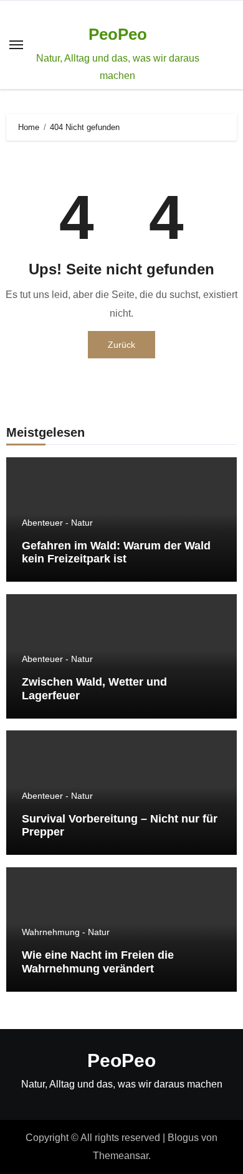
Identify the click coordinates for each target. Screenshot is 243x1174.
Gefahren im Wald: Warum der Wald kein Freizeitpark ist (116, 552)
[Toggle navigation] (16, 44)
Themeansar (120, 1155)
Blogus (183, 1137)
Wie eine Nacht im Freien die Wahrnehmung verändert (98, 962)
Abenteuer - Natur (57, 522)
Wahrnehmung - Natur (66, 932)
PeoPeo (117, 34)
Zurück (121, 345)
